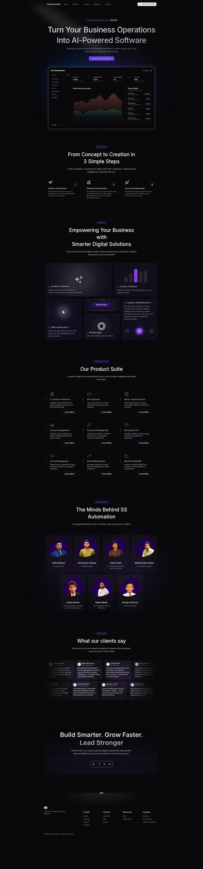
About (108, 4)
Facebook (106, 816)
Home (66, 4)
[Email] (109, 764)
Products (96, 4)
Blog (124, 816)
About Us (146, 816)
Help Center (127, 819)
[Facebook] (99, 764)
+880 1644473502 (148, 4)
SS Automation (54, 4)
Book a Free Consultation (101, 58)
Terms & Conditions (149, 822)
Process (87, 4)
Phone (105, 822)
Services (75, 4)
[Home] (93, 764)
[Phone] (104, 764)
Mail (104, 819)
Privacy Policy (147, 819)
